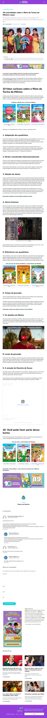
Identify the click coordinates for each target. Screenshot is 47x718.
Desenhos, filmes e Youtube (8, 9)
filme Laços (6, 96)
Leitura (17, 714)
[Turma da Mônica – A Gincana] (23, 453)
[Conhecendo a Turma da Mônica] (23, 274)
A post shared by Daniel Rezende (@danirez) (23, 422)
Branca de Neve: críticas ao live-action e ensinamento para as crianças (34, 670)
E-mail (4, 591)
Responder (5, 529)
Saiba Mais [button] (40, 710)
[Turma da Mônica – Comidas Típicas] (23, 113)
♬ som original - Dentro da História (32, 624)
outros (19, 260)
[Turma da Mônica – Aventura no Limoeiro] (37, 274)
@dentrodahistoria (29, 608)
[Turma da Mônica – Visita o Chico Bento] (9, 274)
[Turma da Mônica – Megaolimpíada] (9, 453)
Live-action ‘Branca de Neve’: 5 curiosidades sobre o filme (12, 694)
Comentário (5, 573)
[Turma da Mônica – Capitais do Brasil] (9, 113)
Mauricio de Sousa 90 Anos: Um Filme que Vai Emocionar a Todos (12, 669)
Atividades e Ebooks (10, 714)
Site (3, 597)
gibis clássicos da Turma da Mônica (28, 139)
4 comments (24, 24)
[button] (3, 2)
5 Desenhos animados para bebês (34, 694)
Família (21, 714)
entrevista (16, 188)
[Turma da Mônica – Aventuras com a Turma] (37, 453)
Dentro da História (23, 504)
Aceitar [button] (34, 713)
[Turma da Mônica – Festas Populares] (37, 113)
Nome (4, 586)
